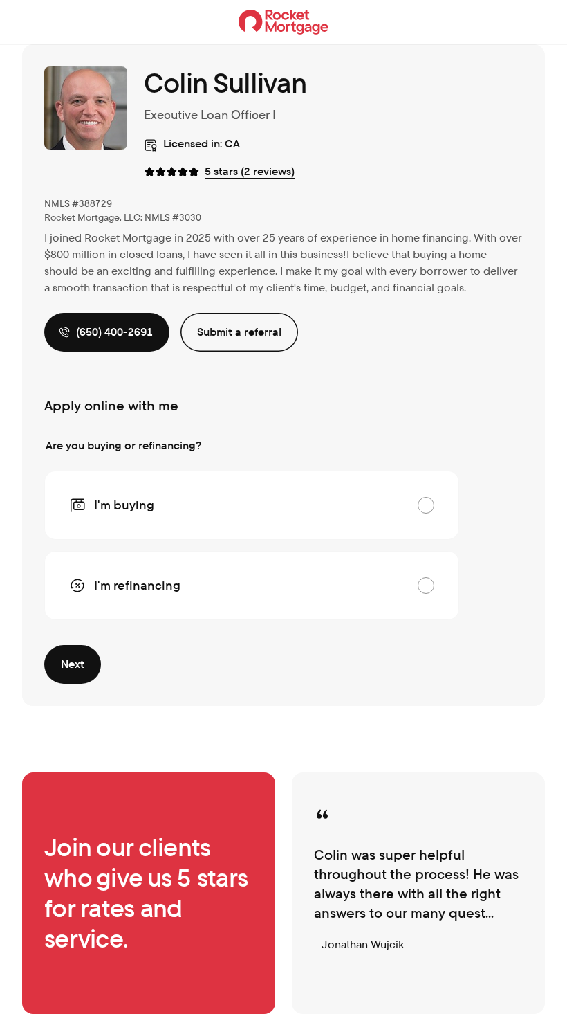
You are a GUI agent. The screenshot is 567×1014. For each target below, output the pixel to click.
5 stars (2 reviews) (250, 171)
